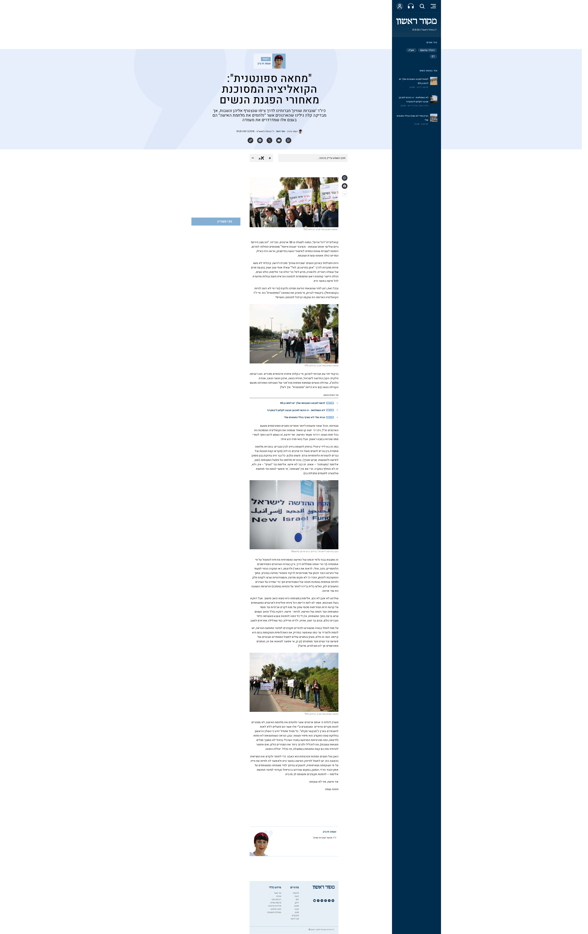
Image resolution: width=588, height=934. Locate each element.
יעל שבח (424, 124)
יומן (297, 899)
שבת (297, 909)
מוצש (296, 905)
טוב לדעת (295, 918)
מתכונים (295, 915)
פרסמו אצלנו (275, 902)
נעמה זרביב (264, 63)
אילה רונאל (423, 105)
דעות (266, 59)
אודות (278, 896)
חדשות (296, 893)
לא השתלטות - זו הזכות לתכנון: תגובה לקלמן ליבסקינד (296, 410)
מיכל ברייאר (412, 105)
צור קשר (277, 893)
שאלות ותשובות (274, 912)
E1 (433, 56)
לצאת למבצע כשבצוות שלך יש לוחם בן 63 (302, 403)
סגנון (297, 912)
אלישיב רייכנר (422, 87)
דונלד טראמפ (427, 50)
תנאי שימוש (276, 909)
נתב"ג (411, 50)
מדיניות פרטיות (274, 905)
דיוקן (297, 902)
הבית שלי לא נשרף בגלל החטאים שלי (304, 417)
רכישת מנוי (276, 899)
